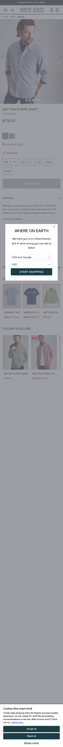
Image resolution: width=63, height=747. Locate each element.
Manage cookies (31, 743)
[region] (31, 725)
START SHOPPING (31, 272)
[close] (54, 226)
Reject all (31, 736)
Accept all (31, 729)
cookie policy (17, 722)
